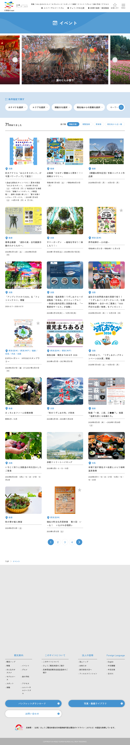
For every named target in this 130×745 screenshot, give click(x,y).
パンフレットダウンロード (32, 703)
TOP (7, 561)
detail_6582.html (65, 456)
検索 (121, 107)
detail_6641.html (106, 456)
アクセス (105, 4)
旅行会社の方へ (85, 669)
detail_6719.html (106, 402)
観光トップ (10, 661)
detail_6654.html (106, 346)
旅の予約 (96, 4)
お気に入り (115, 8)
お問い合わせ (32, 713)
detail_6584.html (65, 346)
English (110, 661)
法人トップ (83, 661)
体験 (74, 4)
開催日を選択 (61, 107)
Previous (15, 59)
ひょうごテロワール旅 (22, 6)
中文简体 (111, 669)
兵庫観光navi (9, 6)
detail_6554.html (23, 346)
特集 (33, 4)
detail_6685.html (23, 402)
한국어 (110, 673)
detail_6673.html (106, 170)
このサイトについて (51, 661)
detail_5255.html (23, 231)
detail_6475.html (106, 287)
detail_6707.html (65, 509)
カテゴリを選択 (15, 107)
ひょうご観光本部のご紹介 (53, 665)
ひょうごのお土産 (77, 8)
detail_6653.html (23, 509)
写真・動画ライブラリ (95, 703)
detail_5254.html (65, 287)
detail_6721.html (65, 402)
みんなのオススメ (43, 4)
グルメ (89, 4)
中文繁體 (111, 665)
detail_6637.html (23, 456)
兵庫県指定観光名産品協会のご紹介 (55, 671)
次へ (79, 542)
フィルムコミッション (88, 673)
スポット (67, 4)
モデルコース (57, 4)
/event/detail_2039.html (65, 59)
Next (115, 59)
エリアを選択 (38, 107)
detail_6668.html (65, 231)
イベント (81, 4)
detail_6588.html (23, 287)
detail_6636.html (23, 170)
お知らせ (82, 665)
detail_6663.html (65, 170)
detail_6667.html (106, 231)
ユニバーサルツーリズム (54, 8)
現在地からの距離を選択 (88, 107)
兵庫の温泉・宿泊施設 (99, 8)
